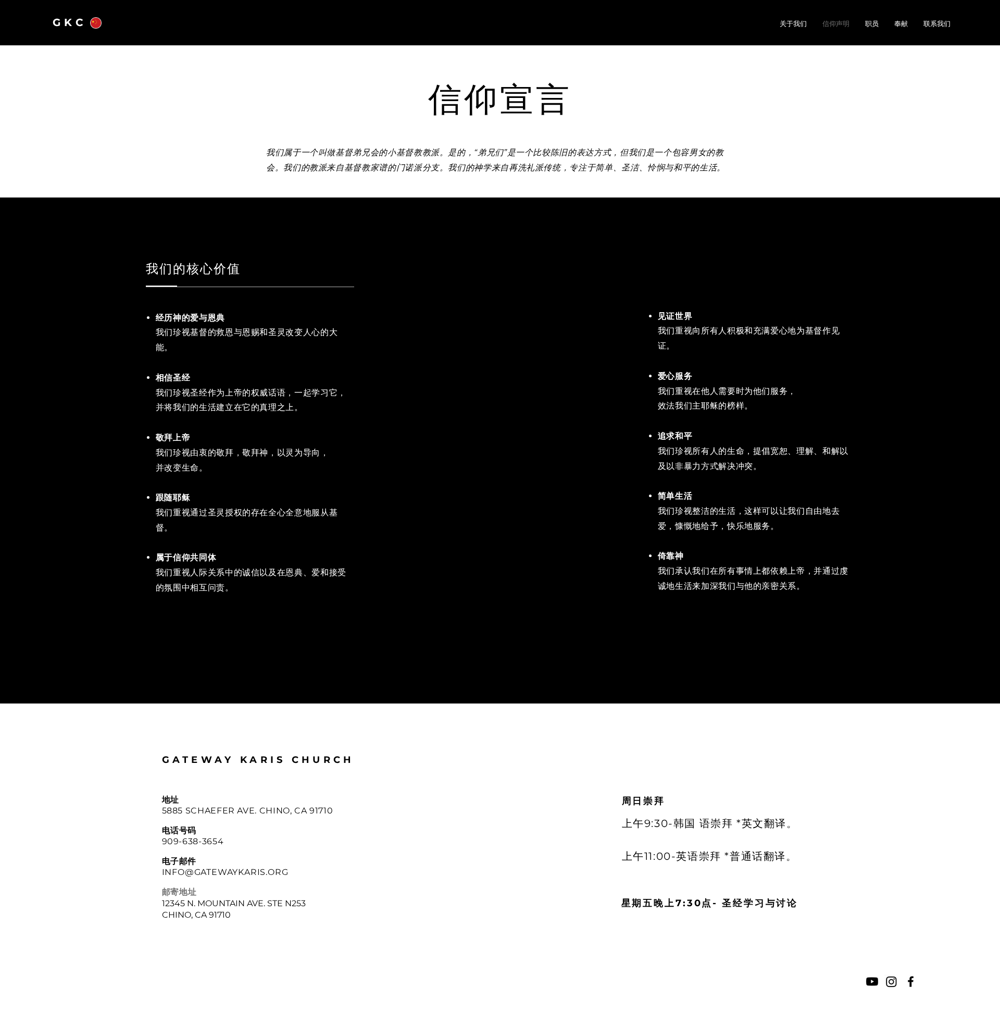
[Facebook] (911, 981)
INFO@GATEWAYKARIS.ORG (225, 872)
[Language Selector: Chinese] (102, 22)
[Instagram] (891, 981)
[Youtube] (872, 981)
